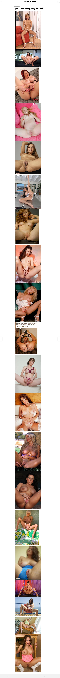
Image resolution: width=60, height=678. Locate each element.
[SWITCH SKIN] (57, 2)
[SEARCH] (58, 2)
